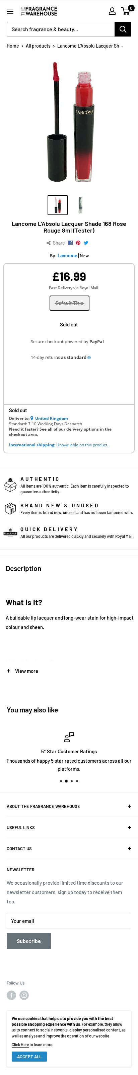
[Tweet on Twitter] (86, 243)
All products (38, 46)
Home (13, 46)
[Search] (123, 29)
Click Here (20, 1044)
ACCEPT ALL (29, 1056)
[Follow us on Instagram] (24, 995)
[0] (126, 11)
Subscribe (29, 941)
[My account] (112, 11)
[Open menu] (10, 11)
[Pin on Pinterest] (78, 243)
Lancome (67, 255)
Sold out (69, 324)
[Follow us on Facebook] (11, 995)
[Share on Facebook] (70, 243)
